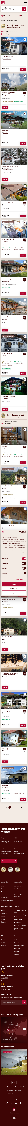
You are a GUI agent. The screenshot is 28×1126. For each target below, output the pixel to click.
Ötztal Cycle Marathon (20, 925)
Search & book (18, 882)
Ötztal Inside (5, 936)
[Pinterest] (20, 1103)
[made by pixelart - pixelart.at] (14, 1118)
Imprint (3, 1087)
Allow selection (14, 588)
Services (17, 936)
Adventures (17, 892)
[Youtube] (16, 1103)
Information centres (19, 945)
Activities (4, 882)
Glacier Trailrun (18, 922)
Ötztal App (17, 948)
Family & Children (5, 897)
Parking (3, 919)
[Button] (24, 1002)
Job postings (18, 1090)
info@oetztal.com (5, 989)
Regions (3, 910)
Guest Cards (4, 940)
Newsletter (17, 942)
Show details (19, 579)
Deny (14, 593)
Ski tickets (17, 889)
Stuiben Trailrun (18, 919)
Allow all (14, 584)
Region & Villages (6, 906)
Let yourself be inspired (7, 900)
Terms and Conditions (20, 1087)
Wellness (3, 895)
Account (3, 945)
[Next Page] (21, 807)
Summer (3, 889)
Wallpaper (17, 954)
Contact (16, 940)
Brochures (17, 951)
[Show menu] (25, 2)
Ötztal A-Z (3, 922)
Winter (3, 886)
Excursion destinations (7, 892)
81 (18, 807)
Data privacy (10, 1087)
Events (16, 906)
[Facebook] (11, 1103)
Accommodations (18, 886)
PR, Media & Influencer (14, 1094)
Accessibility (10, 1090)
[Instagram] (7, 1103)
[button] (9, 53)
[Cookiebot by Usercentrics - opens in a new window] (19, 532)
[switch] (24, 563)
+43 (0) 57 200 (4, 978)
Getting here (4, 913)
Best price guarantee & (15, 26)
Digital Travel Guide (6, 942)
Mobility (3, 916)
